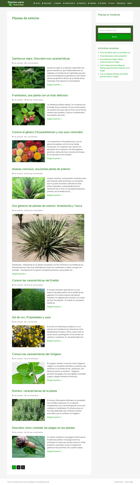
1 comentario (32, 137)
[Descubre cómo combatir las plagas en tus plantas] (28, 447)
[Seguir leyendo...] (54, 85)
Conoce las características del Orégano (36, 354)
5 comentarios (32, 63)
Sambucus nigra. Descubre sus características (41, 58)
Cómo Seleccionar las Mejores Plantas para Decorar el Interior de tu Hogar (115, 68)
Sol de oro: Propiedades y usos (31, 317)
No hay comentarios (35, 100)
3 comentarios (32, 395)
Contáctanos (118, 482)
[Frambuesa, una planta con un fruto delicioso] (28, 114)
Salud (37, 3)
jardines (93, 3)
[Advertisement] (32, 38)
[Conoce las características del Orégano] (28, 373)
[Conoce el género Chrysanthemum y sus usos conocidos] (28, 151)
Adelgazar (47, 3)
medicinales (121, 3)
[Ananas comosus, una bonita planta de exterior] (28, 188)
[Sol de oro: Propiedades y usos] (28, 336)
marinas (58, 3)
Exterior (111, 3)
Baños (129, 3)
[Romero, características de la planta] (28, 410)
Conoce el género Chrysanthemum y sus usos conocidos (47, 132)
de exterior (18, 63)
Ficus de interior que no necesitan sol (115, 53)
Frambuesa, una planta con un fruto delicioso (40, 95)
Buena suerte (70, 3)
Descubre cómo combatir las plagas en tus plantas (43, 427)
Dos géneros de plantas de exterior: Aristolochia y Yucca (47, 205)
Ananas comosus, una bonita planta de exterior (41, 169)
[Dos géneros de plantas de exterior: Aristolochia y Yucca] (48, 238)
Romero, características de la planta (34, 391)
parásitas (82, 3)
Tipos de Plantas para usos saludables (21, 482)
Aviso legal (129, 482)
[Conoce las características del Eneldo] (28, 299)
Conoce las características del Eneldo (35, 280)
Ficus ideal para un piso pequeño (113, 56)
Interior (103, 3)
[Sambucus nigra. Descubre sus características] (28, 77)
